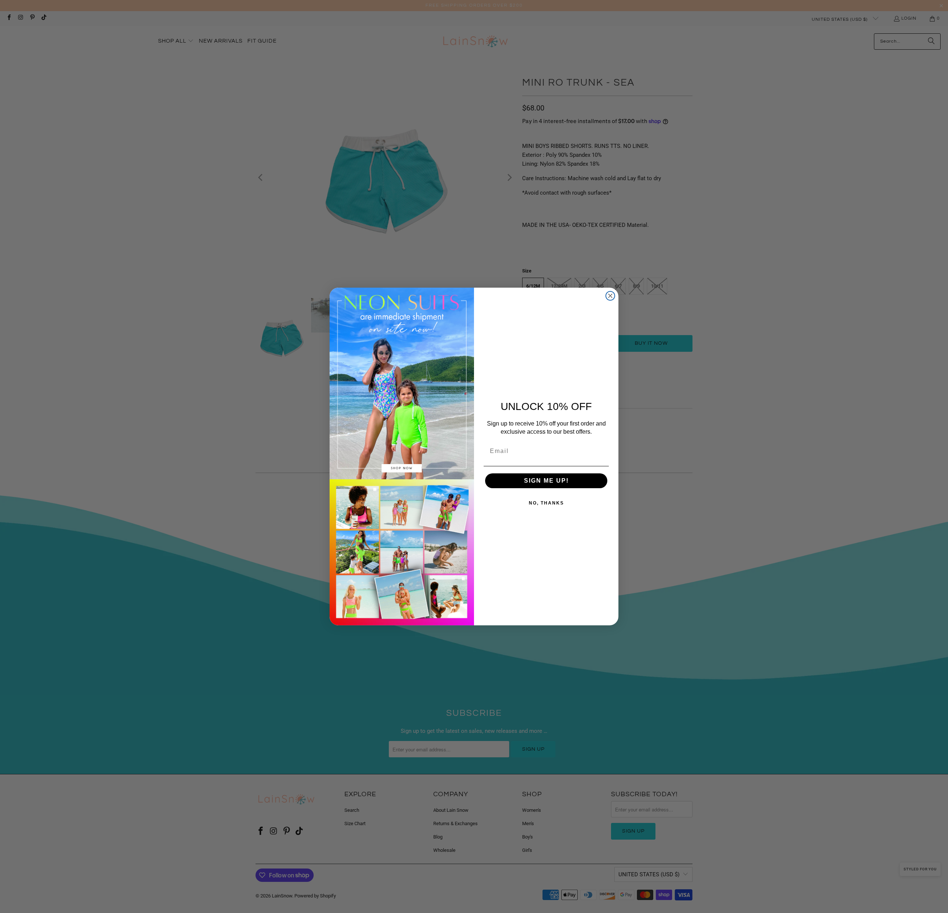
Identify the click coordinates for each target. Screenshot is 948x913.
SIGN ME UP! (546, 480)
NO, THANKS (546, 503)
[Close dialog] (610, 295)
